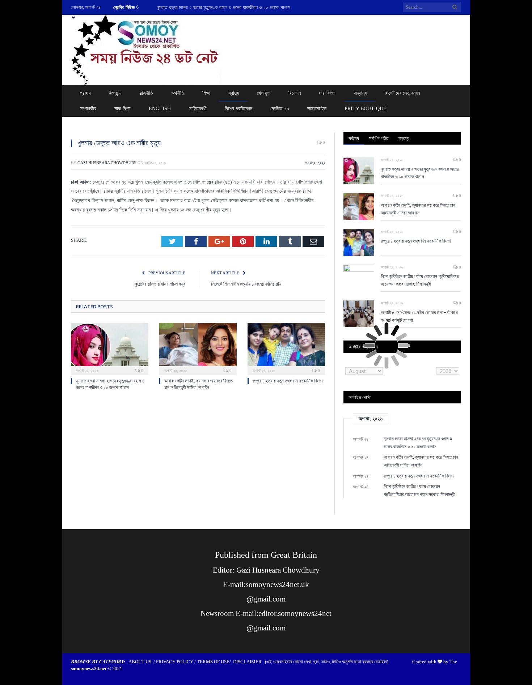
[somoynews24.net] (146, 48)
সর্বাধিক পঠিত (378, 138)
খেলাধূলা (263, 93)
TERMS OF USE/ (215, 661)
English (160, 108)
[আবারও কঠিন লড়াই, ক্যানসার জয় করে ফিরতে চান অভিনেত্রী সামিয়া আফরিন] (198, 348)
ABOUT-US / (142, 661)
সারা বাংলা (327, 93)
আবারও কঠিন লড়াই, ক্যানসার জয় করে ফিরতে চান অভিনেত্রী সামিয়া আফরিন (418, 209)
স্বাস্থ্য (233, 93)
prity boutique (366, 108)
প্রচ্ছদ (85, 93)
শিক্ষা (206, 93)
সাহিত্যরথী (198, 108)
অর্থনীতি (177, 93)
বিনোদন (294, 93)
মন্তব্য (403, 138)
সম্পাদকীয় (88, 108)
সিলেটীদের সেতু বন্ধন (402, 93)
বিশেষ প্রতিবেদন (238, 108)
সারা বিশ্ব (122, 108)
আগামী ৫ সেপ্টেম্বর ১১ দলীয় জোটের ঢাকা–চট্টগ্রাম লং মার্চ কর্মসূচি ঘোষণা (419, 316)
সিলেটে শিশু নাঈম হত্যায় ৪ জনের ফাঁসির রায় (246, 283)
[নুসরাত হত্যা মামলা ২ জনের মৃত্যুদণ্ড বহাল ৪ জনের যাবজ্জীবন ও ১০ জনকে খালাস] (109, 348)
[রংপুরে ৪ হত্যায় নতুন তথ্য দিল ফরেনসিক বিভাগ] (286, 348)
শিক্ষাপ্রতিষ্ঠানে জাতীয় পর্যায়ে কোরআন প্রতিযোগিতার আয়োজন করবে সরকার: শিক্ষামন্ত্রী (420, 280)
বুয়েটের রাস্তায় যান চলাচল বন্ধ (160, 283)
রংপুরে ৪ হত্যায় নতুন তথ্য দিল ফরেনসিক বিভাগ (287, 381)
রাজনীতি (146, 93)
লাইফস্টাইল (316, 108)
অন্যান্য (360, 93)
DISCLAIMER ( (249, 661)
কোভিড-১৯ (279, 108)
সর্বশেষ (354, 138)
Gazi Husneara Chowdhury (106, 162)
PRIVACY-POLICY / (176, 661)
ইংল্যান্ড (115, 93)
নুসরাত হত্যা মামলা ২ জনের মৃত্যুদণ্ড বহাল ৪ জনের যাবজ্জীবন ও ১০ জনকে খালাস (223, 7)
